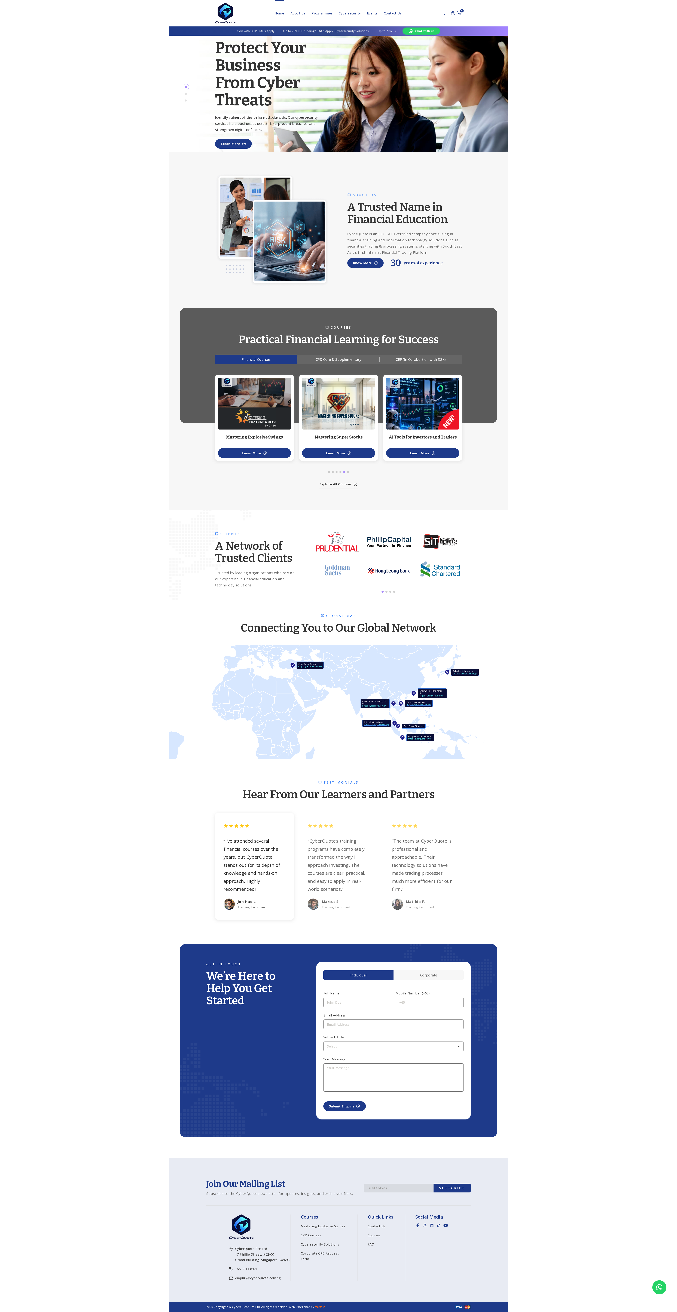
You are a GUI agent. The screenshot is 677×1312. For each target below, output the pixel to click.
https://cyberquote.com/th (374, 706)
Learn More (230, 144)
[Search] (443, 13)
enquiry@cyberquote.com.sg (258, 1278)
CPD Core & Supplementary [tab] (338, 359)
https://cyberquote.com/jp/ (465, 673)
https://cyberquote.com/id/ (420, 739)
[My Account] (453, 13)
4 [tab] (340, 472)
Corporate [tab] (428, 975)
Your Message (334, 1059)
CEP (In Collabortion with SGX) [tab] (421, 359)
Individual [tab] (358, 975)
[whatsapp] (659, 1287)
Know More (362, 263)
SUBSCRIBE (452, 1188)
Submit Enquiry (341, 1106)
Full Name (331, 993)
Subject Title (333, 1037)
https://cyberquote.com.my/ (376, 724)
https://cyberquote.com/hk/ (431, 696)
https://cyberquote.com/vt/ (419, 704)
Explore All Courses (335, 484)
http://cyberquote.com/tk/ (310, 666)
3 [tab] (186, 100)
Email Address (334, 1015)
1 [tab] (186, 87)
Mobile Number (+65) (412, 993)
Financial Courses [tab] (256, 359)
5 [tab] (344, 472)
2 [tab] (186, 94)
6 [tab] (348, 472)
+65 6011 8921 (246, 1269)
